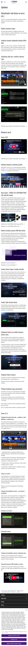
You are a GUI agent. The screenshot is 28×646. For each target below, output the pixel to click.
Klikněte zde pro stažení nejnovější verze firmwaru (13, 126)
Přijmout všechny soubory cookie (14, 643)
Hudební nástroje (20, 590)
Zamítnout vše (14, 639)
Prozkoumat (13, 592)
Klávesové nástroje (6, 592)
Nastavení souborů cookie (14, 635)
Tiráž (3, 631)
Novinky (2, 602)
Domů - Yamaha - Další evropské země (8, 590)
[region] (14, 627)
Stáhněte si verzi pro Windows (8, 265)
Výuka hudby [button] (3, 598)
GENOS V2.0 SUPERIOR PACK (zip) (10, 226)
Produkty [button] (3, 595)
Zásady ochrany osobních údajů (11, 631)
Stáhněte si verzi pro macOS (8, 263)
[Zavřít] (26, 610)
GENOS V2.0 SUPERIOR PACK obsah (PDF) (12, 224)
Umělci (2, 605)
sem (11, 628)
